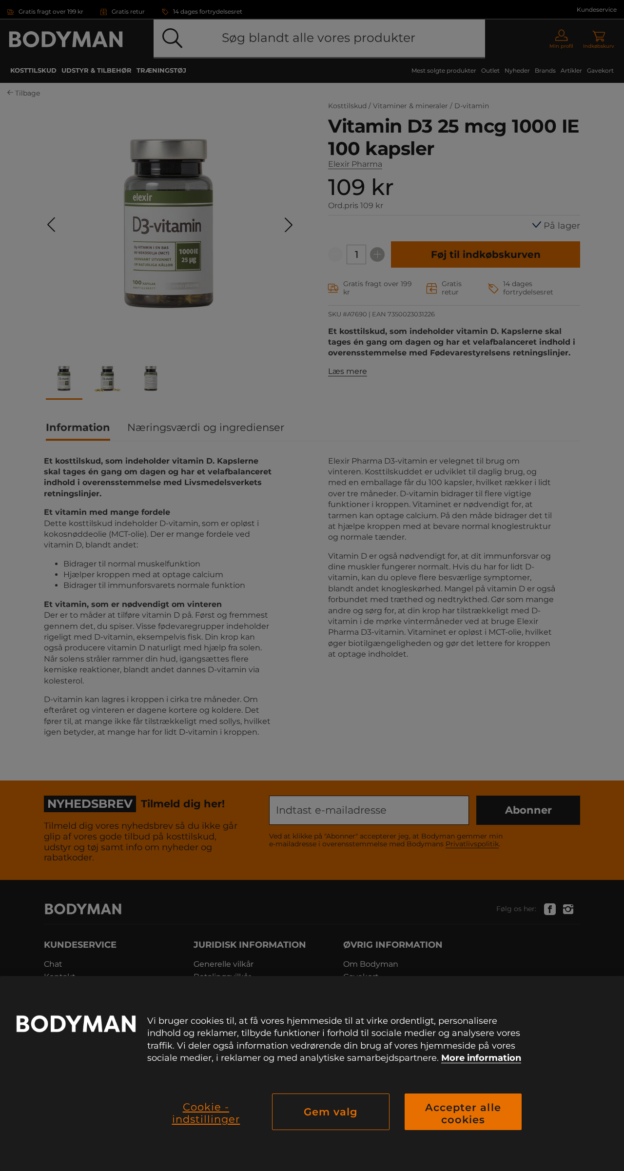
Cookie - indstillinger (206, 1113)
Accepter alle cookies (463, 1113)
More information (481, 1058)
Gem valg (331, 1112)
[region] (312, 1073)
